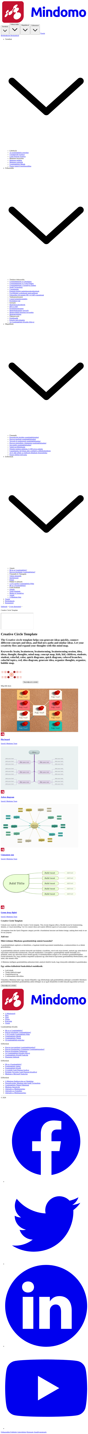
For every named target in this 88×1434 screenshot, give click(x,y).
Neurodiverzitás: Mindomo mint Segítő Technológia (22, 1083)
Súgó (7, 1017)
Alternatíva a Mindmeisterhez (15, 1089)
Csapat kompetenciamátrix (18, 299)
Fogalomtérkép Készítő (13, 1068)
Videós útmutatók (15, 576)
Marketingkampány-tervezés (19, 310)
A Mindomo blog (15, 597)
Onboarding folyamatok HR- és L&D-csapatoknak (26, 295)
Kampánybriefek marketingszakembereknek (24, 291)
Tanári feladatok (14, 591)
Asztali (11, 595)
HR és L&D (13, 307)
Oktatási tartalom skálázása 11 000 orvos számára (26, 449)
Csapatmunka (14, 289)
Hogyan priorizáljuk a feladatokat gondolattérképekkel (27, 443)
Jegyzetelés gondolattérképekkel (20, 445)
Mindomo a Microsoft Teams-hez (16, 1074)
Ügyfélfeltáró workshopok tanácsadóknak (23, 293)
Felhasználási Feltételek (9, 1432)
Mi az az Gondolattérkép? (18, 570)
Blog (6, 1015)
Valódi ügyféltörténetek (17, 447)
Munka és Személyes (16, 593)
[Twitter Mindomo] (46, 1264)
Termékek (5, 26)
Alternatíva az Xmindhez (13, 1091)
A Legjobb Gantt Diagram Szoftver (17, 1070)
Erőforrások (35, 25)
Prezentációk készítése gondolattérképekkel (24, 437)
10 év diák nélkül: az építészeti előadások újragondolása (28, 453)
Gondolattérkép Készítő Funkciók (16, 1055)
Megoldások (25, 25)
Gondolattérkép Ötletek (13, 1038)
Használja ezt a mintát (31, 682)
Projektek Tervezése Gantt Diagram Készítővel (21, 1072)
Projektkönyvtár (14, 301)
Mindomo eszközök (16, 162)
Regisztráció (15, 35)
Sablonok (4, 606)
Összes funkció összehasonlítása (20, 166)
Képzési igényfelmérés (17, 320)
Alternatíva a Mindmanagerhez (15, 1093)
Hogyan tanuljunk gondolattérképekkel (22, 439)
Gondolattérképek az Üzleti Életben (21, 283)
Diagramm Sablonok (12, 1057)
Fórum (11, 580)
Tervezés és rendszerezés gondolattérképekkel (24, 441)
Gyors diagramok (15, 606)
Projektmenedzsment (16, 308)
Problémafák (13, 318)
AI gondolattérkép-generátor (19, 153)
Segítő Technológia (16, 287)
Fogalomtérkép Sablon (12, 1066)
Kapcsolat (8, 1021)
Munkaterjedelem (15, 314)
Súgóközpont (13, 578)
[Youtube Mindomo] (46, 1428)
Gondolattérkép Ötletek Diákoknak (17, 1085)
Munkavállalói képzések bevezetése (21, 312)
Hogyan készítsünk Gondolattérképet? (22, 572)
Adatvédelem (21, 1432)
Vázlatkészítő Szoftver (17, 154)
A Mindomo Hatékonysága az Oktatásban (19, 1081)
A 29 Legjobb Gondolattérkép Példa (21, 584)
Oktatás (12, 589)
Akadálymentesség (40, 1432)
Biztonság (30, 1432)
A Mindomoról (10, 1013)
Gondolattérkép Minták (17, 164)
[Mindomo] (44, 22)
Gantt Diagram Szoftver (17, 156)
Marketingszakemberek (17, 305)
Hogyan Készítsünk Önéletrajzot (16, 1051)
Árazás (42, 33)
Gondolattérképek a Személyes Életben (22, 285)
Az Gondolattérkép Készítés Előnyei (21, 322)
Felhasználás (15, 24)
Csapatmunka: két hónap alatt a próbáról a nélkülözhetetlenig (30, 451)
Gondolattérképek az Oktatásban (20, 281)
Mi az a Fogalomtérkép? (17, 585)
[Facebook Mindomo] (46, 1181)
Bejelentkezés (6, 35)
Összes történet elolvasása (18, 455)
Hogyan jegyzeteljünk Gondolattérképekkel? (20, 1047)
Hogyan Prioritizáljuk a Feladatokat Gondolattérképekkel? (25, 1049)
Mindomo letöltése (15, 160)
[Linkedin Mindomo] (46, 1346)
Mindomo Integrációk (12, 1087)
